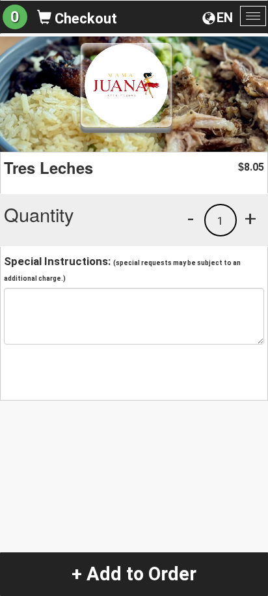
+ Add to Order (134, 574)
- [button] (190, 218)
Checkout (84, 18)
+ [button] (250, 218)
